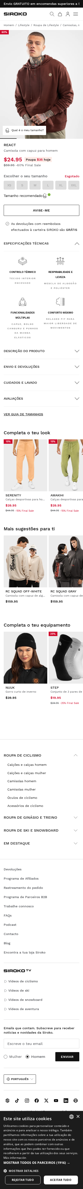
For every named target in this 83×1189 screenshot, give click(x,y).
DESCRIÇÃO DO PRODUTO (24, 351)
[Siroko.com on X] (46, 1100)
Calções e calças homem (27, 765)
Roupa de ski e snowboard (31, 830)
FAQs (8, 915)
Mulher (15, 1056)
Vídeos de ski (18, 990)
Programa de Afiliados (21, 878)
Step (54, 687)
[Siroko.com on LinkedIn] (66, 1100)
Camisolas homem (21, 781)
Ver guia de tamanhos (23, 414)
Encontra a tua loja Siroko (24, 952)
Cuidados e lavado (20, 382)
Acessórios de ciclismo (25, 806)
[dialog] (41, 1150)
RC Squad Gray (63, 591)
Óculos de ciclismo (22, 798)
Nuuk (10, 687)
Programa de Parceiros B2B (25, 897)
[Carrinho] (60, 14)
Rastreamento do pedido (23, 888)
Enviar (67, 1057)
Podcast (10, 924)
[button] (41, 1162)
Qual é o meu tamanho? (28, 130)
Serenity (13, 495)
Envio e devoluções (21, 366)
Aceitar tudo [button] (60, 1180)
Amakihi (57, 495)
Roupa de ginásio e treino (30, 817)
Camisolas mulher (21, 789)
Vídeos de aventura (23, 1009)
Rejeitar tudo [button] (23, 1180)
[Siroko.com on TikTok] (17, 1100)
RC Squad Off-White (24, 591)
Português (20, 1079)
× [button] (78, 1116)
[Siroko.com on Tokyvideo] (75, 1100)
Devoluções (12, 869)
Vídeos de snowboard (25, 1000)
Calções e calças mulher (26, 773)
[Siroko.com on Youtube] (56, 1100)
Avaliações (13, 398)
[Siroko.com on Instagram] (27, 1100)
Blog (7, 943)
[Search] (52, 14)
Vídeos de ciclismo (23, 981)
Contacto (11, 934)
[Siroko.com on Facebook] (36, 1100)
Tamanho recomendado (23, 196)
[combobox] (71, 1116)
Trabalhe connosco (19, 906)
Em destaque (17, 843)
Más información (14, 1158)
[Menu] (75, 14)
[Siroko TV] (7, 1100)
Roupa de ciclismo (22, 755)
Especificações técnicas (26, 243)
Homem (38, 1056)
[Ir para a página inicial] (15, 13)
